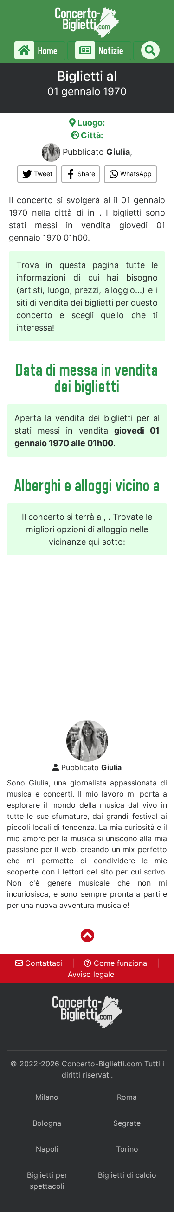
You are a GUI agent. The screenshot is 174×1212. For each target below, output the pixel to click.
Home (47, 50)
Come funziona (119, 963)
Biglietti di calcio (127, 1175)
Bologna (46, 1123)
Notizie (110, 50)
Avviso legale (91, 974)
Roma (127, 1097)
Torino (127, 1149)
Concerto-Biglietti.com (102, 1063)
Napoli (47, 1149)
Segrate (127, 1123)
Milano (46, 1097)
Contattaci (42, 963)
